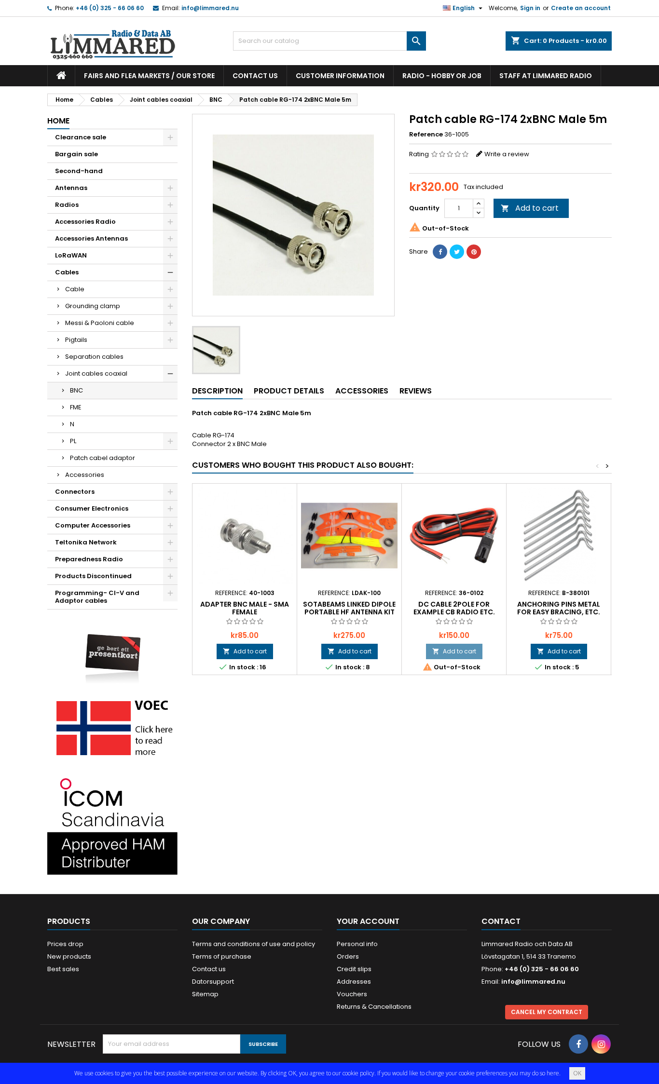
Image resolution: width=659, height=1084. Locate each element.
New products (69, 956)
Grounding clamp (92, 306)
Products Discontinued (93, 576)
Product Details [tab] (289, 390)
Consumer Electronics (91, 508)
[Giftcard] (112, 651)
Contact (501, 921)
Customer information (340, 76)
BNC (76, 390)
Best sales (63, 969)
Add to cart (530, 208)
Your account (368, 921)
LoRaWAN (71, 255)
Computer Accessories (92, 525)
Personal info (357, 943)
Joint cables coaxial (96, 373)
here (553, 1073)
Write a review (506, 154)
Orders (348, 956)
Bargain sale (76, 154)
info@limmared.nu (210, 8)
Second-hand (79, 171)
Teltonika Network (86, 542)
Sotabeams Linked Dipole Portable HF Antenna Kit (349, 608)
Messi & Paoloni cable (99, 322)
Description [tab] (217, 390)
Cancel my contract (546, 1012)
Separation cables (94, 356)
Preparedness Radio (89, 559)
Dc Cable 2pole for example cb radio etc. (454, 608)
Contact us (255, 76)
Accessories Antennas (91, 238)
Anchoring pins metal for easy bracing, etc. (558, 608)
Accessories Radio (85, 221)
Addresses (354, 981)
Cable (74, 289)
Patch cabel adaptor (102, 457)
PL (73, 441)
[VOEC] (112, 727)
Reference (426, 134)
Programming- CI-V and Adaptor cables (97, 596)
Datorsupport (213, 981)
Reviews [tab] (415, 390)
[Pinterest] (474, 251)
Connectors (75, 491)
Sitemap (205, 994)
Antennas (71, 187)
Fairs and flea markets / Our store (149, 76)
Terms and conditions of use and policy (253, 943)
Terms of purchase (221, 956)
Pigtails (76, 339)
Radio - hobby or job (441, 76)
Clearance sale (80, 137)
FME (76, 407)
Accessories (84, 474)
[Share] (440, 251)
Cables (67, 272)
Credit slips (354, 969)
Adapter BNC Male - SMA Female (244, 608)
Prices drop (65, 943)
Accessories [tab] (361, 390)
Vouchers (352, 994)
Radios (67, 204)
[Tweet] (457, 251)
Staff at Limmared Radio (545, 76)
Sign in (530, 8)
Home (58, 120)
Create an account (581, 8)
